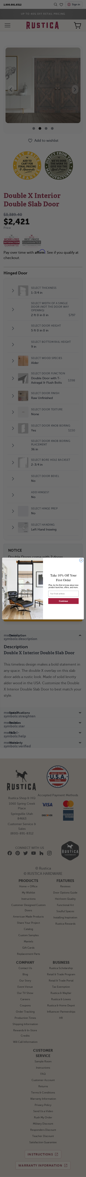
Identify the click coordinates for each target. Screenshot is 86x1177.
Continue (63, 601)
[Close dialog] (81, 560)
